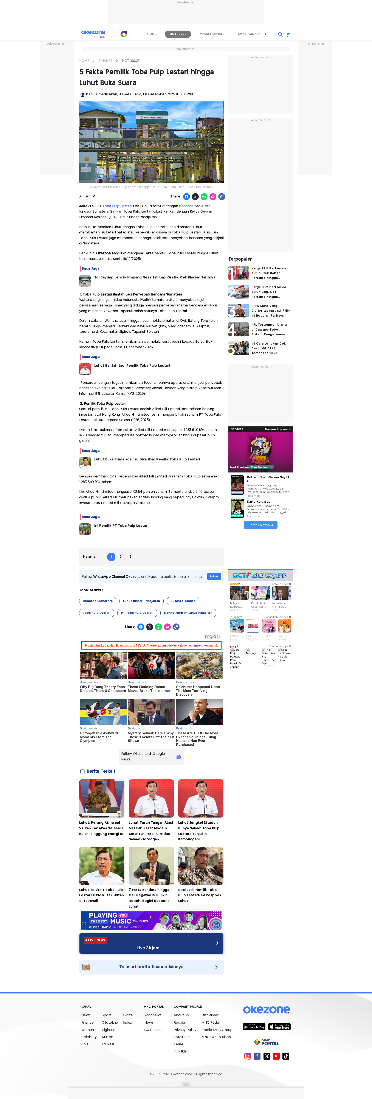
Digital (128, 1015)
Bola (84, 1044)
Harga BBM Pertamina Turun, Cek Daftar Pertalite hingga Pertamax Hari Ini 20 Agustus (268, 274)
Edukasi (108, 1044)
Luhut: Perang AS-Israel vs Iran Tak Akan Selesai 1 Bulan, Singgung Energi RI (101, 828)
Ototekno (110, 1022)
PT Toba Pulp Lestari (137, 612)
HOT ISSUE (130, 60)
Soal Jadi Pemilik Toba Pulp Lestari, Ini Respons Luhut (199, 895)
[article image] (238, 273)
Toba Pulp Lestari (96, 612)
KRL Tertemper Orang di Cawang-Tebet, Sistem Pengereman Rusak (269, 330)
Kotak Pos (182, 1037)
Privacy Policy (185, 1030)
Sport (106, 1015)
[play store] (254, 1026)
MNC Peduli (211, 1022)
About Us (181, 1015)
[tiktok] (285, 1056)
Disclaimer (210, 1015)
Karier (178, 1044)
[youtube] (276, 1056)
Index (127, 1022)
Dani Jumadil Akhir (101, 94)
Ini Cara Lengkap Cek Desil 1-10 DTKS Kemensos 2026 (268, 348)
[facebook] (257, 1056)
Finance (87, 1022)
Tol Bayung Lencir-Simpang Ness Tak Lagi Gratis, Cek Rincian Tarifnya (154, 277)
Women (87, 1030)
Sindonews (152, 1015)
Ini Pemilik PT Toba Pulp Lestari (121, 525)
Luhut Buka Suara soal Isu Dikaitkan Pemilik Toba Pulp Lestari (147, 459)
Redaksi (180, 1022)
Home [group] (151, 34)
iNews (149, 1022)
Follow (214, 576)
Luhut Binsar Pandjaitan (141, 601)
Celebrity (89, 1037)
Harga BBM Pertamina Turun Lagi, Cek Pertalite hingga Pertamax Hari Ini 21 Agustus (268, 292)
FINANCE (105, 60)
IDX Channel (153, 1030)
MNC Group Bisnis (216, 1037)
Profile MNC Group (217, 1030)
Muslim (107, 1037)
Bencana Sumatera (98, 601)
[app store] (279, 1026)
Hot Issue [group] (178, 34)
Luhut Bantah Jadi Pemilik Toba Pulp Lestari (132, 365)
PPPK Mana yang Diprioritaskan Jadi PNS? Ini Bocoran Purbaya (270, 311)
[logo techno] (93, 34)
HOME (84, 60)
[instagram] (247, 1056)
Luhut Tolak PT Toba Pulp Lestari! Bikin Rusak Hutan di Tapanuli (101, 895)
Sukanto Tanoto (183, 601)
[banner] (151, 929)
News (86, 1015)
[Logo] (123, 34)
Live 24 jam (148, 947)
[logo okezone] (266, 1009)
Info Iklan (181, 1051)
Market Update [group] (212, 34)
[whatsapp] (204, 197)
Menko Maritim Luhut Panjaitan (188, 612)
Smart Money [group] (249, 34)
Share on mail (213, 197)
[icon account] (82, 94)
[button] (266, 34)
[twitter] (266, 1056)
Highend (108, 1030)
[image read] (85, 281)
